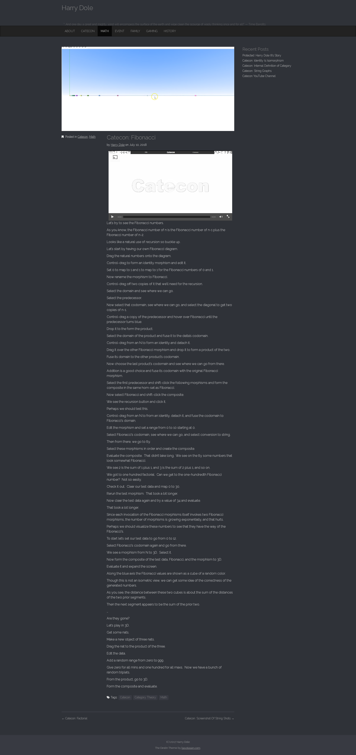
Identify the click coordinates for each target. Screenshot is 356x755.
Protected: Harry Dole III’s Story (261, 55)
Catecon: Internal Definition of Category (266, 65)
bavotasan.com (191, 747)
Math (105, 31)
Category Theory (145, 697)
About (70, 31)
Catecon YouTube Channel (259, 76)
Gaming (152, 31)
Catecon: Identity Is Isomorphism (263, 60)
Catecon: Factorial (74, 718)
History (170, 31)
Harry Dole (118, 144)
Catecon (88, 31)
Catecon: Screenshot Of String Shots (209, 718)
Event (119, 31)
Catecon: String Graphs (257, 70)
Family (135, 31)
